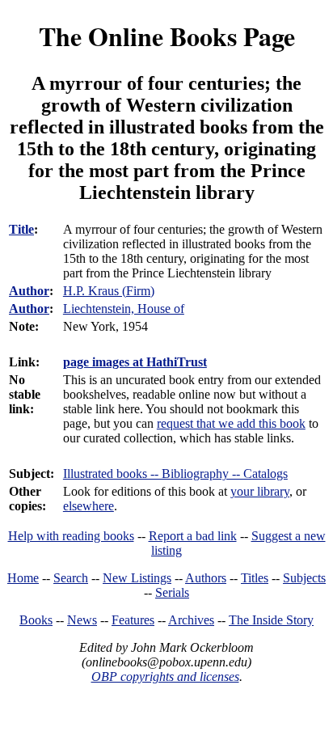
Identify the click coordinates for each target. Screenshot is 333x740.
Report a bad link (193, 536)
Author (29, 291)
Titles (254, 578)
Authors (205, 578)
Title (21, 229)
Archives (191, 620)
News (82, 620)
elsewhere (88, 506)
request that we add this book (231, 423)
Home (23, 578)
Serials (172, 592)
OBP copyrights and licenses (165, 676)
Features (133, 620)
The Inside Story (271, 620)
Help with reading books (71, 536)
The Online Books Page (167, 36)
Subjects (304, 578)
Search (70, 578)
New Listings (137, 578)
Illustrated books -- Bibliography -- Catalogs (175, 473)
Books (36, 620)
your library (259, 491)
